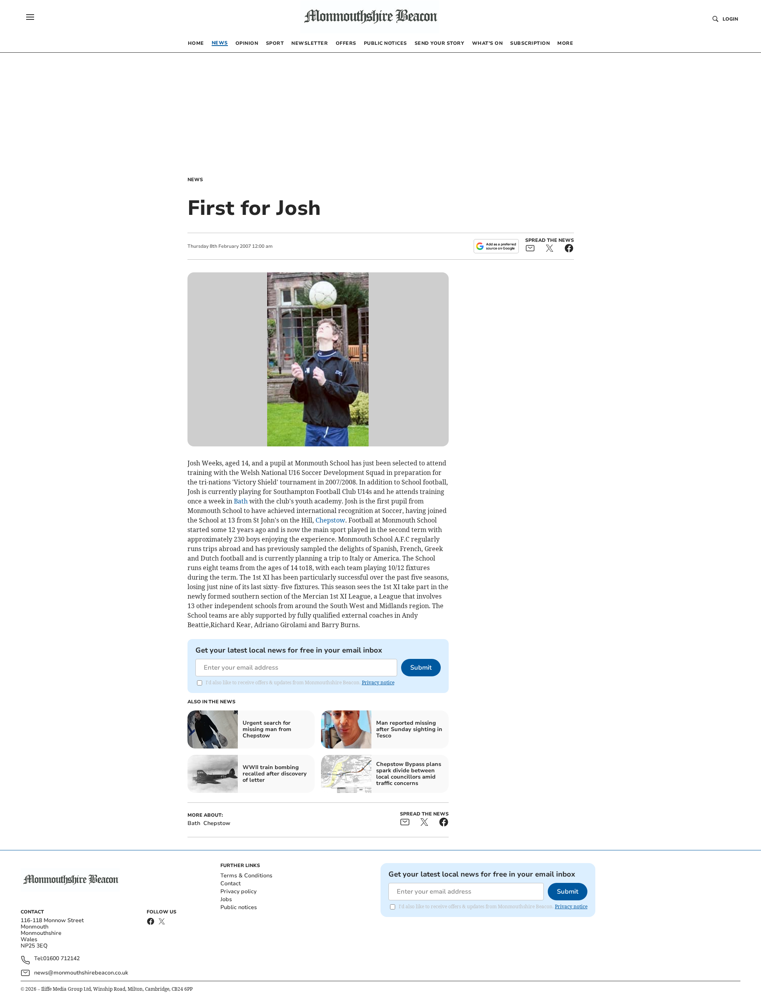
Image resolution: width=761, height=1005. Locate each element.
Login (730, 19)
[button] (30, 17)
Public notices (238, 907)
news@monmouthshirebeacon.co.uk (81, 972)
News (195, 179)
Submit (421, 667)
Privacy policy (238, 891)
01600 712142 (61, 958)
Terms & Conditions (246, 875)
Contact (230, 883)
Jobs (226, 899)
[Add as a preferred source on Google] (496, 246)
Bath (241, 501)
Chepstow (330, 520)
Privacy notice (378, 682)
